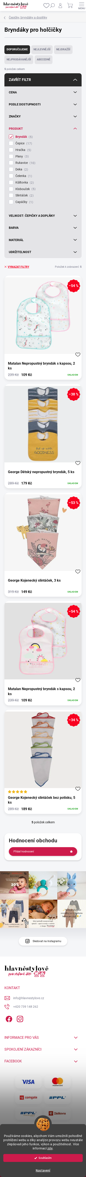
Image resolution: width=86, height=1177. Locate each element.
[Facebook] (8, 1018)
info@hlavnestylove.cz (28, 998)
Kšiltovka (24, 182)
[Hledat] (52, 5)
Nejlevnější (42, 49)
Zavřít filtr (20, 80)
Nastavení (43, 1170)
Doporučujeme (17, 49)
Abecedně (43, 59)
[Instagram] (19, 1018)
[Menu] (81, 5)
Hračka (22, 150)
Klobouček (24, 189)
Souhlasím (45, 1158)
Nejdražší (63, 49)
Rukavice (24, 163)
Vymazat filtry (18, 266)
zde (50, 1148)
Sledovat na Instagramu (47, 941)
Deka (21, 169)
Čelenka (23, 176)
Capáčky (23, 202)
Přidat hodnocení (23, 851)
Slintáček (23, 195)
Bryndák (23, 137)
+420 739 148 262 (25, 1006)
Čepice (23, 143)
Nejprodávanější (19, 59)
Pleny (21, 156)
